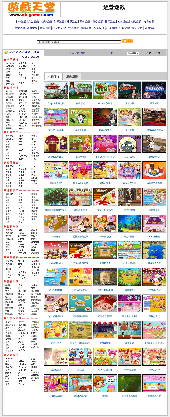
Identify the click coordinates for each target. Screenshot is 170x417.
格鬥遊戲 (110, 21)
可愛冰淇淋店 (129, 263)
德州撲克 (80, 103)
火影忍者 (99, 28)
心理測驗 (111, 28)
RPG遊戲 (123, 21)
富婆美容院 (129, 156)
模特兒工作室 (129, 183)
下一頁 (110, 53)
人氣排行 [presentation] (53, 76)
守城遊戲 (124, 28)
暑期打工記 (154, 316)
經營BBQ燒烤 (80, 396)
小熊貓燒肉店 (154, 290)
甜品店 (80, 369)
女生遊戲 (33, 21)
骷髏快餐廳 (129, 210)
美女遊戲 (19, 28)
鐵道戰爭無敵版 (129, 396)
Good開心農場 (105, 103)
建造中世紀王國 (105, 290)
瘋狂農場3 (130, 290)
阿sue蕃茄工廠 (105, 369)
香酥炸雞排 (105, 343)
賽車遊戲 (84, 21)
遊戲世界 (32, 28)
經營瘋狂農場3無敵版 (80, 343)
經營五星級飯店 (56, 156)
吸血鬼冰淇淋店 (129, 316)
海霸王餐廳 (80, 130)
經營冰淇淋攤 (80, 210)
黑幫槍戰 (129, 103)
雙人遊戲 (137, 28)
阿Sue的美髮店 (80, 183)
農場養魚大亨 (154, 263)
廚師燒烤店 (154, 156)
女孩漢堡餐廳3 (81, 156)
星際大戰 (154, 103)
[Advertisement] (105, 63)
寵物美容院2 (56, 183)
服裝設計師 (154, 369)
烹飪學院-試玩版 (80, 316)
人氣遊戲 (135, 21)
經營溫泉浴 (154, 210)
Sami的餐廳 (154, 236)
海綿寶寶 (73, 28)
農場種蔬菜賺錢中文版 (56, 210)
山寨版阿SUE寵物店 (154, 343)
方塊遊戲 (149, 21)
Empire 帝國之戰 (56, 103)
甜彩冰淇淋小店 (56, 263)
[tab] (53, 76)
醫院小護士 (105, 183)
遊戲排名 (150, 28)
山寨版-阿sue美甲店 (105, 156)
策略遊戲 (97, 21)
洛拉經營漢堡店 (154, 183)
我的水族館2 (130, 236)
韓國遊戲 (86, 28)
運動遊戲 (72, 21)
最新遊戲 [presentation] (72, 76)
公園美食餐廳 (55, 396)
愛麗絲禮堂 (56, 369)
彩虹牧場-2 (105, 263)
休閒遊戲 (45, 28)
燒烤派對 (129, 130)
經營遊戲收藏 (77, 53)
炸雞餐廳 (56, 236)
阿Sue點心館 (130, 369)
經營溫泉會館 (55, 290)
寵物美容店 (56, 343)
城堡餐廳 (129, 343)
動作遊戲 (21, 21)
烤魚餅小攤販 (105, 236)
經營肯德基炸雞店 (154, 130)
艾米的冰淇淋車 (56, 130)
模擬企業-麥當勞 (105, 210)
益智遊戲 (46, 21)
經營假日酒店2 (105, 316)
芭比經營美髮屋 (80, 236)
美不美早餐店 (154, 396)
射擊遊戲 (59, 21)
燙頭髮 (105, 396)
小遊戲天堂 (59, 28)
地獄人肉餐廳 (105, 130)
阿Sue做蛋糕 (80, 290)
